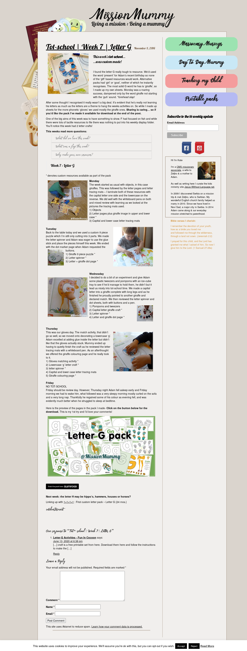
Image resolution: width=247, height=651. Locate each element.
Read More (207, 646)
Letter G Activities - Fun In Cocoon (74, 537)
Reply (56, 553)
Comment (52, 600)
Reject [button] (194, 646)
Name (50, 607)
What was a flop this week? (72, 146)
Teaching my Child (201, 81)
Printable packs (201, 99)
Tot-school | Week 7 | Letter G (88, 46)
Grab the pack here (55, 486)
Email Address (176, 122)
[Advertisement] (88, 519)
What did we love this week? (73, 138)
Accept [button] (181, 646)
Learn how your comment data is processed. (116, 626)
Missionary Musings (201, 44)
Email (50, 613)
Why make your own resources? (74, 155)
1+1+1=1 (69, 502)
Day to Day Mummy (201, 62)
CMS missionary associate (182, 168)
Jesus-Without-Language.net (199, 186)
